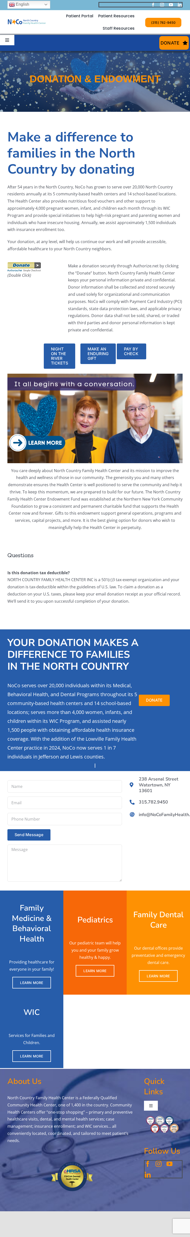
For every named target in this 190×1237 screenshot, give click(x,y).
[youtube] (171, 5)
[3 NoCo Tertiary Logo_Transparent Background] (26, 12)
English (22, 4)
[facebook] (153, 5)
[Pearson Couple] (95, 375)
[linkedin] (180, 5)
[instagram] (162, 5)
